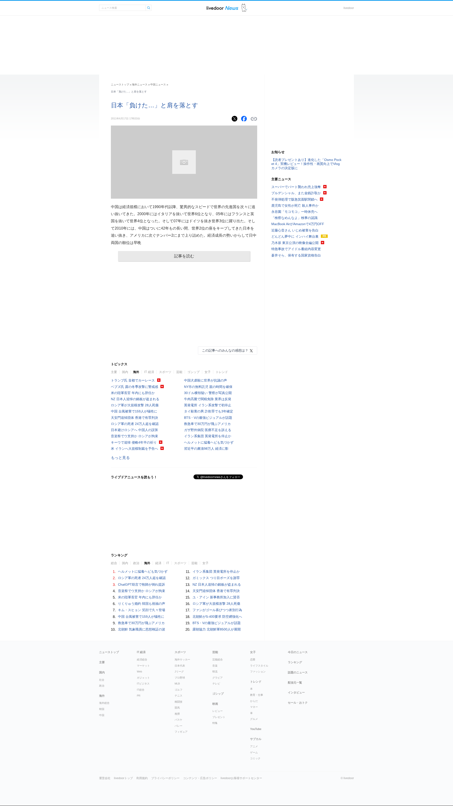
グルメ (254, 719)
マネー (254, 706)
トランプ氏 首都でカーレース (133, 380)
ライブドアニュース (222, 8)
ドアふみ (244, 8)
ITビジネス (143, 683)
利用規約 (142, 778)
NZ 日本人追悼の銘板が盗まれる (135, 399)
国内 (125, 372)
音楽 (215, 665)
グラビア (217, 677)
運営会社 (104, 778)
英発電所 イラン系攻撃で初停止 (207, 405)
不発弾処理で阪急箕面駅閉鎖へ (294, 199)
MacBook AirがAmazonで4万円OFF (297, 224)
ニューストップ (120, 84)
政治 (136, 563)
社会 (101, 679)
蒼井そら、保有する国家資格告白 (296, 255)
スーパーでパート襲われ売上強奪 (296, 187)
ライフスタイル (259, 665)
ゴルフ (178, 689)
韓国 (101, 709)
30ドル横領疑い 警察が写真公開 (208, 393)
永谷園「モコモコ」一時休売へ (294, 212)
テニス (178, 695)
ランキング (295, 662)
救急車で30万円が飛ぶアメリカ (207, 424)
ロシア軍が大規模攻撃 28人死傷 (135, 405)
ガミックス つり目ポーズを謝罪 (216, 578)
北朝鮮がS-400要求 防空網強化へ (217, 616)
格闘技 (178, 701)
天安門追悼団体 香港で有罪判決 (134, 418)
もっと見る (120, 458)
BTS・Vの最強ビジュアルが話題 (208, 418)
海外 (136, 372)
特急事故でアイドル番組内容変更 (296, 249)
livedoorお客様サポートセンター (241, 778)
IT (167, 563)
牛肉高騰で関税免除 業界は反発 (207, 399)
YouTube (255, 729)
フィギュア (181, 731)
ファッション (258, 671)
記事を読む (184, 256)
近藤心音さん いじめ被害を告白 (295, 230)
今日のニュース (298, 652)
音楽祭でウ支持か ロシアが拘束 (134, 436)
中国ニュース (158, 84)
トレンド (222, 372)
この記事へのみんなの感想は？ (225, 350)
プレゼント (218, 717)
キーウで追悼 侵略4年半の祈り (134, 442)
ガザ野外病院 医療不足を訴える (207, 430)
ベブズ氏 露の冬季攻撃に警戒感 (134, 387)
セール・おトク (298, 702)
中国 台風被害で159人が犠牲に (134, 411)
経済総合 (142, 659)
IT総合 (140, 689)
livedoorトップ (123, 778)
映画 (215, 703)
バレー (178, 725)
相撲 (177, 713)
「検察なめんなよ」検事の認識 (294, 218)
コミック (255, 758)
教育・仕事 (256, 694)
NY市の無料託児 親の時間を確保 (208, 387)
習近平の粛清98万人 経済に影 (206, 448)
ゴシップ (193, 372)
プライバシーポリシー (165, 778)
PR (138, 695)
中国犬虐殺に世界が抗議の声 (205, 380)
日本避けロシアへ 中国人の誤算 (134, 430)
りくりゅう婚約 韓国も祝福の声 (141, 603)
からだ (254, 701)
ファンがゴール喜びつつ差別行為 (217, 610)
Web (139, 671)
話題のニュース (298, 672)
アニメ (254, 746)
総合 (114, 563)
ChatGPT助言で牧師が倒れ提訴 (141, 584)
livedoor (349, 8)
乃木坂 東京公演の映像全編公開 (295, 243)
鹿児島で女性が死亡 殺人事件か (295, 205)
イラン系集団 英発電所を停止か (207, 436)
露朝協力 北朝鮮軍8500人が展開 (217, 629)
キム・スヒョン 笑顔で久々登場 (141, 610)
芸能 (179, 372)
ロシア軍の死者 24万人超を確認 (135, 424)
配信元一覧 (295, 682)
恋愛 (252, 659)
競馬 (177, 707)
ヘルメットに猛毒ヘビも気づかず (209, 442)
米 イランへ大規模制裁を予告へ (134, 448)
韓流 (215, 671)
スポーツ (165, 372)
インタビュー (296, 692)
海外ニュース (139, 84)
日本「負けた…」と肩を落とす (154, 105)
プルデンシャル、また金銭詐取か (296, 193)
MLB (177, 683)
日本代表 (180, 665)
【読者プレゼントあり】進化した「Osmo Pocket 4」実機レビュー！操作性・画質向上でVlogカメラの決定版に (306, 164)
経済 (158, 563)
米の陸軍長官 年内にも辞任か (133, 393)
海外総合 (104, 702)
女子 (208, 372)
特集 (215, 723)
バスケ (178, 719)
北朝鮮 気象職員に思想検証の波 (141, 629)
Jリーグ (179, 671)
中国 (101, 715)
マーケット (143, 665)
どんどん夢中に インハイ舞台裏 (295, 236)
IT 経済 (149, 372)
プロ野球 (180, 677)
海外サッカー (182, 659)
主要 (114, 372)
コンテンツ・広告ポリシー (200, 778)
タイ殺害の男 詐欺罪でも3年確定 (208, 411)
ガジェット (143, 677)
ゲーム (254, 752)
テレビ (216, 683)
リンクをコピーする (254, 119)
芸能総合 (217, 659)
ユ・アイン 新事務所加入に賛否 (216, 597)
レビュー (217, 710)
